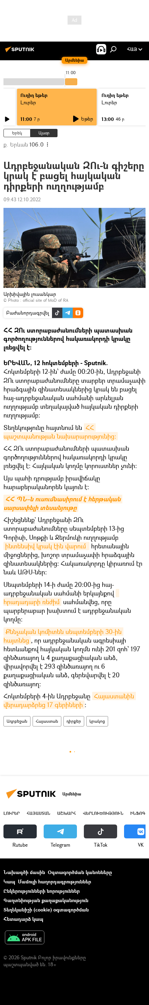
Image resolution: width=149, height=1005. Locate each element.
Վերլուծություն (103, 813)
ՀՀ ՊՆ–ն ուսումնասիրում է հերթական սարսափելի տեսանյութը (62, 503)
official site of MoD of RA (45, 300)
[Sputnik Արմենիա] (20, 52)
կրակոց (97, 721)
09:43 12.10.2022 (22, 199)
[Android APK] (24, 938)
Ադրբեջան (17, 721)
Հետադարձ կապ (23, 919)
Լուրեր (28, 102)
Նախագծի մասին (24, 872)
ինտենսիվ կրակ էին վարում (46, 546)
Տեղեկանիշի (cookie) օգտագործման (46, 909)
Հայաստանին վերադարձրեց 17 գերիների (69, 700)
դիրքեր (74, 721)
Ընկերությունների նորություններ (41, 891)
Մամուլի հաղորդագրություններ (54, 881)
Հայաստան (47, 721)
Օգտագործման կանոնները (80, 872)
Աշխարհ (66, 813)
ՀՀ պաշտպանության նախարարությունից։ (59, 431)
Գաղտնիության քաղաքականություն (45, 900)
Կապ (9, 881)
